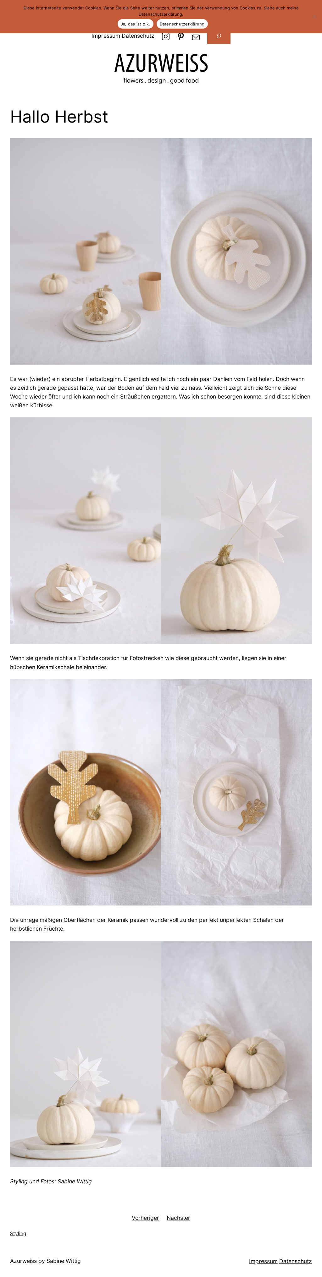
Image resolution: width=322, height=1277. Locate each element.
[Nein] (314, 17)
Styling (18, 1233)
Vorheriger (145, 1217)
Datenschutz (138, 35)
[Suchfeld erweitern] (219, 36)
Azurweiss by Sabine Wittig (45, 1261)
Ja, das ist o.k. (135, 23)
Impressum (106, 35)
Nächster (178, 1217)
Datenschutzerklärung (182, 23)
